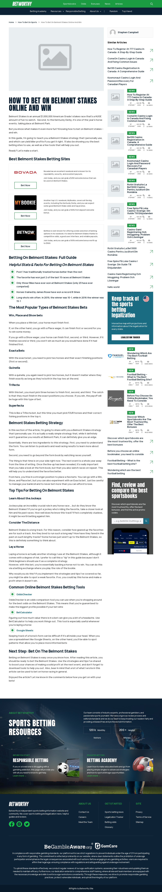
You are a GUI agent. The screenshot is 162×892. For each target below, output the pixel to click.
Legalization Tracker (130, 337)
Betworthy (85, 888)
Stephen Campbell (128, 32)
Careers (82, 817)
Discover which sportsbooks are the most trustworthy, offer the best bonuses (139, 421)
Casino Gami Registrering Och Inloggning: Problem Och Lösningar (138, 233)
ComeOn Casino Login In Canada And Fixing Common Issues (139, 118)
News (107, 3)
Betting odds (110, 822)
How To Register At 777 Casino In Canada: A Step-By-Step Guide (139, 97)
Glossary (109, 827)
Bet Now (25, 185)
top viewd (127, 11)
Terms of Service (143, 817)
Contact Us (84, 812)
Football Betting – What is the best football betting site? (139, 377)
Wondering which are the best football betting (139, 356)
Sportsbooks (69, 3)
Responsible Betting (76, 11)
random (114, 11)
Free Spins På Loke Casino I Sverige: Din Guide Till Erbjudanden (140, 211)
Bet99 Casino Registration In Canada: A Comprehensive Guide (139, 141)
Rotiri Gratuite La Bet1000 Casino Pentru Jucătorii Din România (138, 188)
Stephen (131, 105)
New (131, 349)
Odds (83, 3)
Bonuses (95, 3)
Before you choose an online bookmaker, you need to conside (140, 398)
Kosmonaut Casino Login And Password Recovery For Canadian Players (124, 81)
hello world (113, 286)
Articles (119, 3)
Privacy (139, 812)
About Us (94, 11)
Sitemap (139, 822)
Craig (130, 363)
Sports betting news (114, 812)
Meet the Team (86, 822)
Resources (56, 11)
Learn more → (19, 775)
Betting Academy (38, 11)
